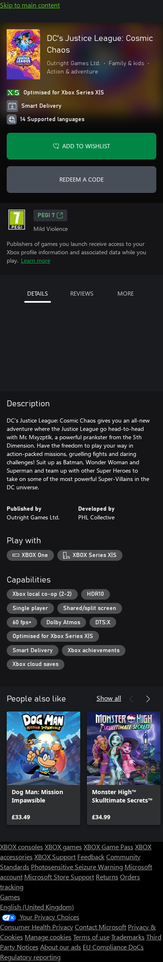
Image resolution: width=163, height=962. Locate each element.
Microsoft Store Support (59, 876)
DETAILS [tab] (37, 293)
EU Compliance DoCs (113, 946)
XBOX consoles (21, 846)
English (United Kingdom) (37, 906)
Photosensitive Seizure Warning (77, 866)
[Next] (148, 699)
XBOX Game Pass (108, 846)
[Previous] (131, 699)
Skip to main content (30, 4)
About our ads (60, 946)
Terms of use (91, 936)
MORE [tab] (125, 293)
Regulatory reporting (30, 956)
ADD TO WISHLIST (86, 146)
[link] (43, 768)
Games (10, 896)
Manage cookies (48, 936)
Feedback (90, 856)
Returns (107, 876)
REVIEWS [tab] (81, 293)
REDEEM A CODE (81, 179)
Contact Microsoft (100, 926)
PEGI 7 (46, 215)
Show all (109, 698)
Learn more (35, 260)
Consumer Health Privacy (36, 926)
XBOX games (63, 846)
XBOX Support (55, 856)
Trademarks (128, 936)
